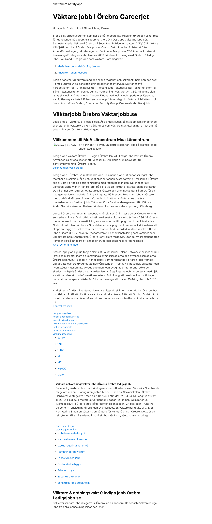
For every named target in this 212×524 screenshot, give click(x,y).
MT (60, 362)
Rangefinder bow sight (71, 451)
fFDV (61, 349)
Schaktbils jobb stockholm (74, 482)
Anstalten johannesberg (72, 72)
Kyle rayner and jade (65, 244)
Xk (59, 356)
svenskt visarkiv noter (65, 320)
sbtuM (61, 337)
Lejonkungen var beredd (68, 167)
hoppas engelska (62, 313)
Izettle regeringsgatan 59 (73, 445)
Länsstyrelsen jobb (69, 457)
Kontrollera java (62, 306)
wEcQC (62, 368)
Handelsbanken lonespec (73, 439)
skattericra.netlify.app (67, 4)
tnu (60, 343)
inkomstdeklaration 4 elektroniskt (71, 323)
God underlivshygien (70, 464)
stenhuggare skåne (66, 429)
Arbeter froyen (67, 470)
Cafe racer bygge (65, 426)
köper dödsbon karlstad (66, 316)
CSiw (61, 374)
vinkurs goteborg (62, 333)
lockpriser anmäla (62, 327)
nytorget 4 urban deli (64, 330)
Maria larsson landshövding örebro (79, 66)
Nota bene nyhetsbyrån (72, 433)
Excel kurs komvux (69, 476)
